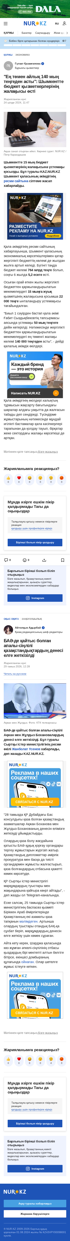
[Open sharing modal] (44, 560)
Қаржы (9, 32)
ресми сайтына (16, 181)
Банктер (27, 32)
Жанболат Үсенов (26, 749)
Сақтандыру (42, 32)
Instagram (38, 598)
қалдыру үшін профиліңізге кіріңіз (31, 528)
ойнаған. (27, 962)
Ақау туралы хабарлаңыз (35, 1203)
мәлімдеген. (28, 921)
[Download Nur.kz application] (35, 9)
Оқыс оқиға (11, 619)
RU (57, 23)
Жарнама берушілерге (35, 1213)
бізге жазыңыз (48, 451)
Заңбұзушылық (32, 619)
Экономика (22, 55)
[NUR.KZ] (35, 23)
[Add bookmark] (63, 560)
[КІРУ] (64, 23)
